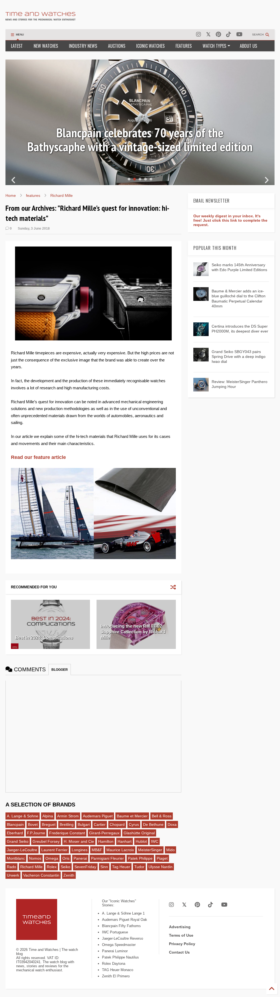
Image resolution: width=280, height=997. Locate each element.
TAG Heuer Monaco (117, 970)
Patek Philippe (140, 858)
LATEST (17, 46)
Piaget (162, 858)
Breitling (67, 824)
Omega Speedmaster (119, 945)
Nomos (35, 858)
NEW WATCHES (46, 46)
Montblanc (16, 858)
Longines (80, 850)
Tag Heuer (121, 867)
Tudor (139, 867)
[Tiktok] (228, 34)
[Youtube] (239, 34)
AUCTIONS (116, 46)
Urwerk (13, 875)
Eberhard (15, 833)
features (33, 195)
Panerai (80, 858)
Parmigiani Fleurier (107, 858)
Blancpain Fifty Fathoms (121, 926)
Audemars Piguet (98, 816)
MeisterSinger (150, 850)
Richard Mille (61, 195)
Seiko (65, 867)
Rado (11, 867)
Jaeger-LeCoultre (22, 850)
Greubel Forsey (46, 841)
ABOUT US (248, 46)
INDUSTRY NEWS (83, 46)
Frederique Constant (67, 833)
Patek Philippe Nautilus (120, 957)
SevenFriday (85, 867)
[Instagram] (198, 34)
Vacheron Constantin (41, 875)
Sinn (104, 867)
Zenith (68, 875)
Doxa (172, 824)
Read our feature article (38, 457)
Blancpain (15, 824)
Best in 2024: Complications (44, 637)
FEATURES (184, 46)
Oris (65, 858)
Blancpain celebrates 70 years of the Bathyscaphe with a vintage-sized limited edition (140, 140)
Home (10, 195)
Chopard (117, 824)
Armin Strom (68, 816)
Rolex (52, 867)
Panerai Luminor (115, 951)
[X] (208, 34)
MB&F (97, 850)
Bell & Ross (161, 816)
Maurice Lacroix (120, 850)
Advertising (180, 927)
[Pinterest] (218, 34)
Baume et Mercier (132, 816)
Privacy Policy (182, 944)
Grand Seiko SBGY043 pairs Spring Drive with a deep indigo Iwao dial (239, 356)
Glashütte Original (139, 833)
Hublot (141, 841)
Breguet (49, 824)
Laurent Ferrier (54, 850)
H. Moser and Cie (79, 841)
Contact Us (179, 952)
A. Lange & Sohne (22, 816)
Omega (51, 858)
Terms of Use (181, 935)
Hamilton (105, 841)
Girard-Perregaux (104, 833)
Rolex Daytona (113, 964)
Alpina (47, 816)
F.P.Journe (36, 833)
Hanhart (125, 841)
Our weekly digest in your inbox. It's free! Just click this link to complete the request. (230, 220)
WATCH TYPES (214, 46)
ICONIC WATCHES (150, 46)
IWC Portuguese (115, 932)
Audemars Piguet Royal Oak (124, 920)
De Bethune (153, 824)
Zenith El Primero (116, 976)
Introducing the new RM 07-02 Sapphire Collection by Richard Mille (133, 632)
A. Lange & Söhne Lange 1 (123, 913)
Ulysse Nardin (160, 867)
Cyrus (134, 824)
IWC (154, 841)
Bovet (33, 824)
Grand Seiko (17, 841)
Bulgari (84, 824)
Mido (170, 850)
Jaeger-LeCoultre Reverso (122, 938)
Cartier (100, 824)
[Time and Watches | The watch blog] (40, 18)
